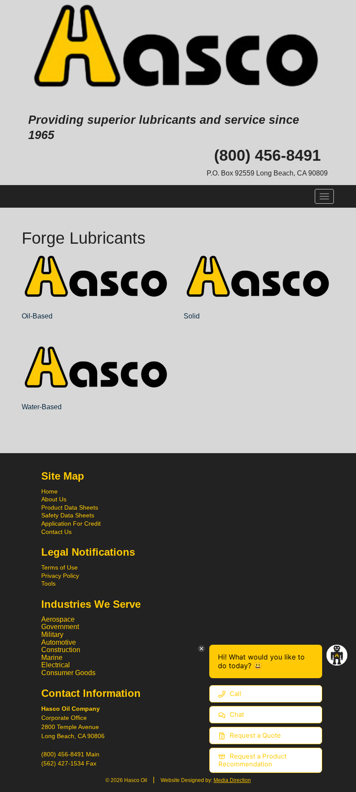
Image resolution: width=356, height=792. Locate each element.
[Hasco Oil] (178, 48)
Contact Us (56, 531)
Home (49, 491)
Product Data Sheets (69, 507)
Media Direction (232, 780)
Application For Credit (71, 523)
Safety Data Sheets (67, 515)
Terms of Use (59, 567)
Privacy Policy (60, 575)
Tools (48, 583)
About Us (53, 499)
